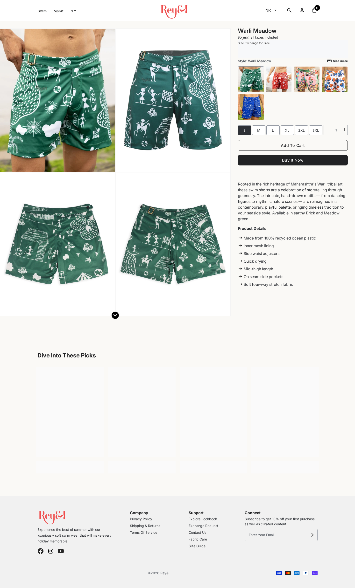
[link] (70, 464)
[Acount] (302, 10)
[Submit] (312, 535)
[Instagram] (51, 551)
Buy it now (293, 159)
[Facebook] (40, 551)
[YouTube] (61, 551)
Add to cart (293, 145)
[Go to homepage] (75, 516)
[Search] (289, 10)
